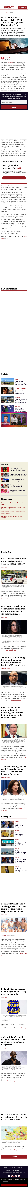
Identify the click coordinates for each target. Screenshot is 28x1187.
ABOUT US (11, 1167)
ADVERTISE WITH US (10, 1170)
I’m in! (14, 107)
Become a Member (14, 178)
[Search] (16, 7)
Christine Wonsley (6, 935)
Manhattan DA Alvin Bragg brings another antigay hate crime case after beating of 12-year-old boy (13, 661)
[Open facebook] (9, 1176)
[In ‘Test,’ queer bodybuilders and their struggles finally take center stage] (7, 390)
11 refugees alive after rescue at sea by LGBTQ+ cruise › (12, 517)
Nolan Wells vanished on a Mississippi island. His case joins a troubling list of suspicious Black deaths (13, 907)
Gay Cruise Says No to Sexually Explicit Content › (12, 503)
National (17, 397)
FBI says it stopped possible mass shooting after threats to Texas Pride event (14, 1117)
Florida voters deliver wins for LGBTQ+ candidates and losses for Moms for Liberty (21, 411)
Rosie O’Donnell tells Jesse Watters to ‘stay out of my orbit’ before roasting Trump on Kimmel (21, 862)
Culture (17, 857)
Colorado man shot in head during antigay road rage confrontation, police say (13, 561)
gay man (10, 62)
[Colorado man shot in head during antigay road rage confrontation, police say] (14, 577)
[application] (14, 419)
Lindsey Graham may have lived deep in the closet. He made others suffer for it (21, 871)
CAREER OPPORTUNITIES (19, 1167)
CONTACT (6, 1167)
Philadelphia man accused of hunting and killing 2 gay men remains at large (13, 991)
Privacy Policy (23, 1179)
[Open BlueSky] (12, 1176)
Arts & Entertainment (20, 388)
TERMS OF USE (16, 1173)
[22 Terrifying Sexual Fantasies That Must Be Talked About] (5, 469)
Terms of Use (5, 1181)
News (7, 12)
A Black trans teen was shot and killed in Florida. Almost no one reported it (17, 491)
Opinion (17, 866)
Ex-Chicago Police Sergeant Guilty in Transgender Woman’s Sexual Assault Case (18, 481)
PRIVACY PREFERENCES (7, 1173)
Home (2, 12)
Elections (17, 406)
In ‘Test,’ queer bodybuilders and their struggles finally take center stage (20, 393)
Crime (11, 12)
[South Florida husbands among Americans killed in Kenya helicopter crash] (7, 381)
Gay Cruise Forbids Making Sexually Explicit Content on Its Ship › (13, 508)
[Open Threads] (15, 1176)
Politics (17, 831)
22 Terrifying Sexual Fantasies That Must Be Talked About (18, 469)
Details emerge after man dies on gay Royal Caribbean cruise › (13, 512)
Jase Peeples (8, 57)
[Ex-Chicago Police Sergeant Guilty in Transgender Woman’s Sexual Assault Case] (5, 480)
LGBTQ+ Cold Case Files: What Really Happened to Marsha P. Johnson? (18, 475)
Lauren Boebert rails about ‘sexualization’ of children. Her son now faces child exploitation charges (13, 610)
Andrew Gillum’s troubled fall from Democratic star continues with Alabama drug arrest (13, 1041)
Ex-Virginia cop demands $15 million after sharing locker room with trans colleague (20, 854)
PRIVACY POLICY (18, 1170)
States (17, 848)
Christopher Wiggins (6, 668)
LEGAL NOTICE (22, 1173)
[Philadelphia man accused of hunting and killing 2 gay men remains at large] (14, 1007)
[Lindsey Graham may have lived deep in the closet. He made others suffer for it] (7, 869)
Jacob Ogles (4, 567)
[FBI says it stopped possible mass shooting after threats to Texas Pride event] (14, 1132)
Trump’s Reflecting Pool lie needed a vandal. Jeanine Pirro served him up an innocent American (13, 770)
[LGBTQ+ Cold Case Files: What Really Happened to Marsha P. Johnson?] (5, 475)
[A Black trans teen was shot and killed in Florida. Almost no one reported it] (5, 491)
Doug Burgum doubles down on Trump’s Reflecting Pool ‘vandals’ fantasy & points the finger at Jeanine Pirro (13, 712)
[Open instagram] (19, 1176)
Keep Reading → (6, 599)
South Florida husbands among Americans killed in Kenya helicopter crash (20, 384)
